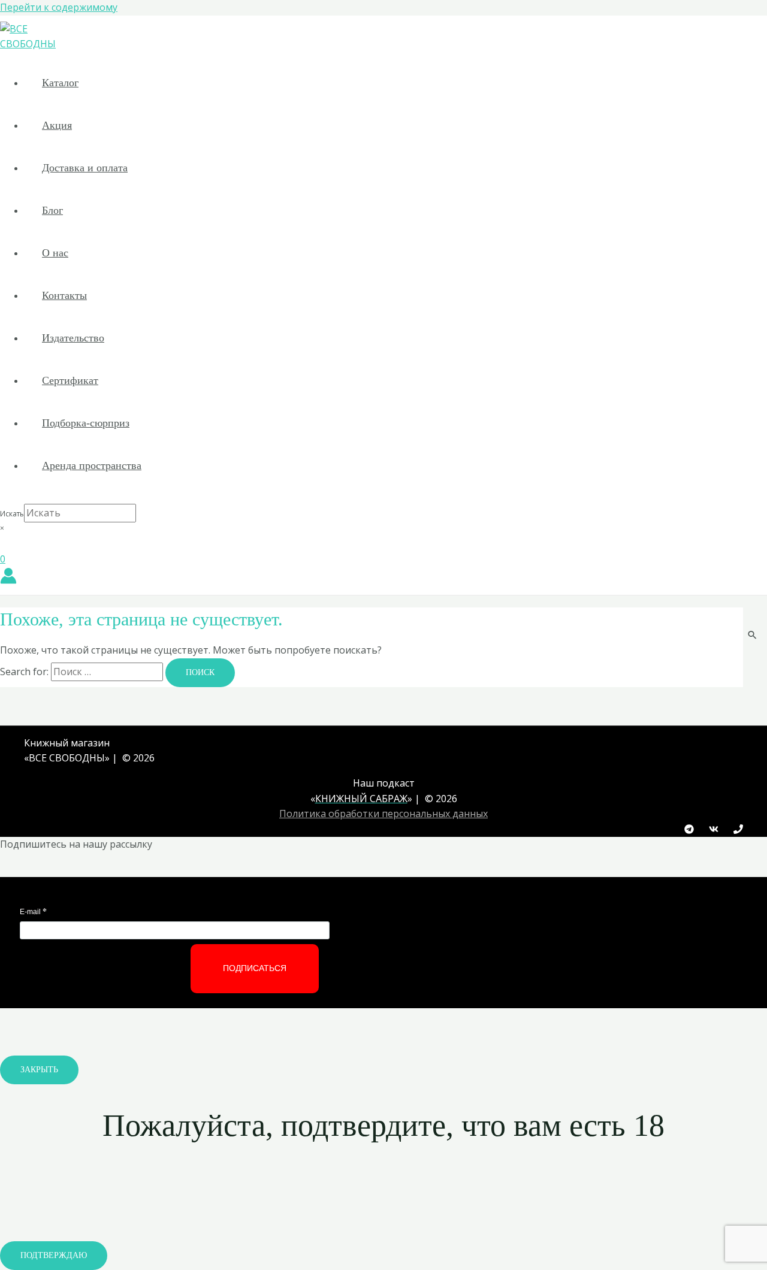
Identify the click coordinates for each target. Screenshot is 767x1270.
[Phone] (738, 830)
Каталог (60, 83)
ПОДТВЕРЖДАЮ (53, 1255)
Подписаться (254, 968)
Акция (57, 125)
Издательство (73, 338)
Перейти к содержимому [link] (58, 7)
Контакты (64, 295)
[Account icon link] (8, 578)
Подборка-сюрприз (85, 423)
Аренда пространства (91, 465)
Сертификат (70, 380)
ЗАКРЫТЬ (39, 1069)
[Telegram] (689, 830)
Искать (12, 514)
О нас (55, 253)
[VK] (713, 830)
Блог (52, 210)
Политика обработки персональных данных (383, 813)
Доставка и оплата (85, 168)
